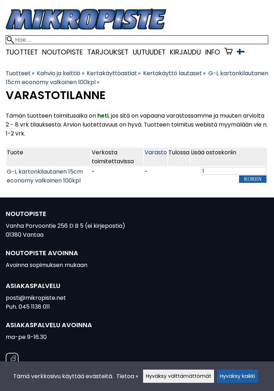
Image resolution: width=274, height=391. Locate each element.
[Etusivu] (86, 28)
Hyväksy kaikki (237, 376)
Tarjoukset (107, 52)
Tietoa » (127, 376)
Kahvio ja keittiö (60, 73)
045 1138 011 (34, 307)
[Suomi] (242, 52)
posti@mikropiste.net (36, 298)
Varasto (155, 152)
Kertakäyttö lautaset (174, 73)
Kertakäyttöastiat (114, 73)
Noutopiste (62, 52)
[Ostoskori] (228, 52)
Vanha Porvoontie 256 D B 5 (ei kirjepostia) (65, 226)
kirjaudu (185, 52)
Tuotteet (22, 52)
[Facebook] (12, 360)
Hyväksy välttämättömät (178, 376)
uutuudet (149, 52)
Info (212, 52)
